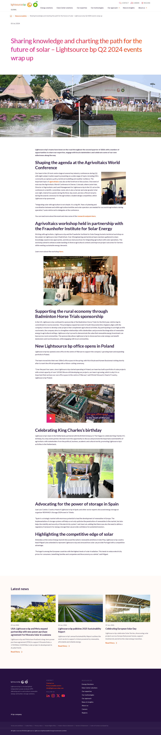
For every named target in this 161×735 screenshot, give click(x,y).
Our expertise (82, 8)
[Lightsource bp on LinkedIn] (48, 695)
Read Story (15, 652)
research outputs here (86, 216)
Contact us (50, 683)
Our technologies (97, 8)
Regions (85, 713)
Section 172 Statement (82, 725)
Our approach (113, 8)
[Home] (11, 16)
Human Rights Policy (50, 725)
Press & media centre (53, 685)
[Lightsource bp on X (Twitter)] (58, 695)
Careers (84, 709)
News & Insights (129, 8)
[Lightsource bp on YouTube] (63, 695)
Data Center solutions (65, 8)
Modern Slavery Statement (65, 725)
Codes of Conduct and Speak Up (99, 725)
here (61, 251)
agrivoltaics (54, 181)
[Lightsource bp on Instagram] (53, 695)
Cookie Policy (29, 725)
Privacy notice (39, 725)
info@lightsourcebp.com (54, 688)
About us (141, 8)
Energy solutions (46, 8)
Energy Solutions (88, 684)
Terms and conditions (17, 725)
